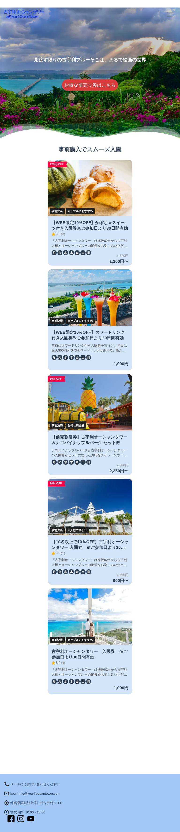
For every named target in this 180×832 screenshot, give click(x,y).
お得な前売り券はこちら (90, 85)
